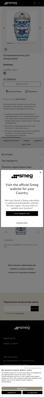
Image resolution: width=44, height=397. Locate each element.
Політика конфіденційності (33, 368)
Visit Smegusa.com (22, 213)
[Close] (40, 172)
